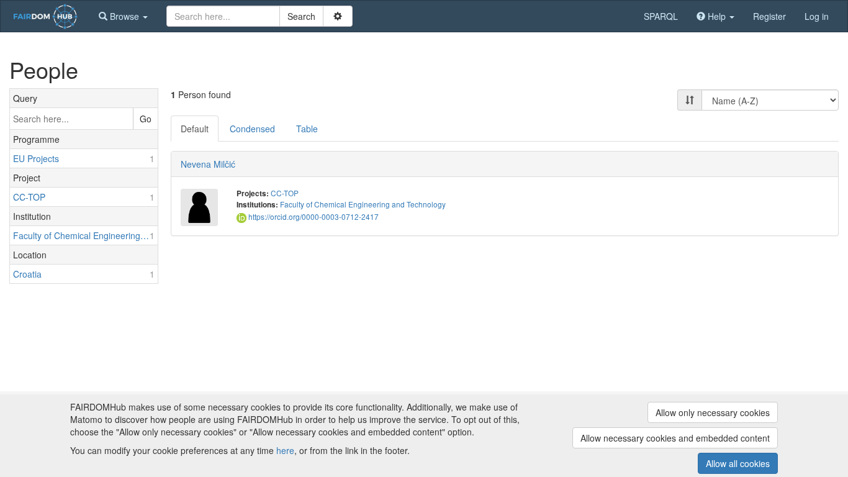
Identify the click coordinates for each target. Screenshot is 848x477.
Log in (817, 16)
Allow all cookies (738, 463)
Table (307, 128)
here (285, 450)
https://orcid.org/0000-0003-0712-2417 (312, 216)
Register (769, 16)
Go (145, 118)
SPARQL (661, 16)
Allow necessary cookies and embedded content (675, 438)
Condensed (252, 128)
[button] (123, 16)
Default (195, 128)
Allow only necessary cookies (713, 412)
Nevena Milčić (208, 164)
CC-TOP (285, 193)
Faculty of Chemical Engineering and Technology (363, 204)
